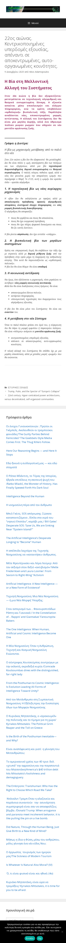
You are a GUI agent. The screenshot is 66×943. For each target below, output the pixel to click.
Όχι (40, 938)
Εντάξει (30, 938)
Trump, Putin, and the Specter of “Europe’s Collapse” (34, 391)
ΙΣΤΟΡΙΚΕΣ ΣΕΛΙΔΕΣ (18, 387)
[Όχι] (62, 931)
